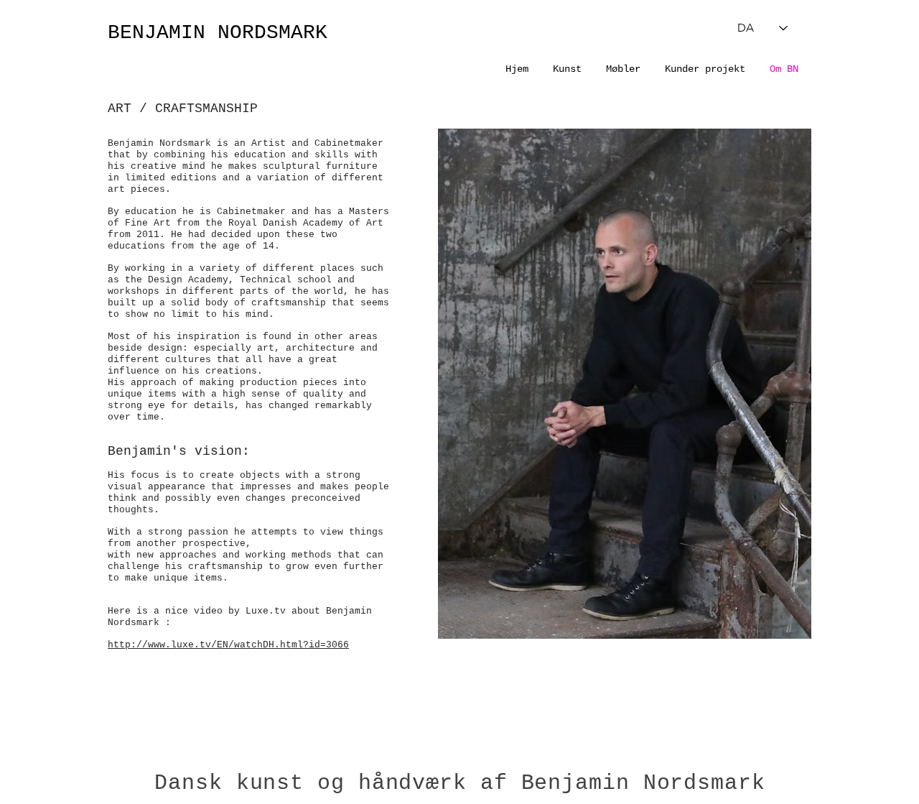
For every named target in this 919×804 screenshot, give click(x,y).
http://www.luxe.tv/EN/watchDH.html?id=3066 (228, 644)
